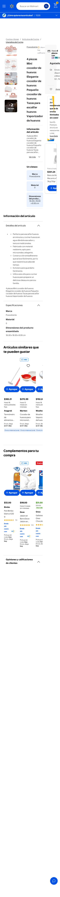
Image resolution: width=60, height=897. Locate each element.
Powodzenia (32, 47)
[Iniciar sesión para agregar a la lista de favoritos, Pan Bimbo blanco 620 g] (28, 469)
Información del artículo (19, 216)
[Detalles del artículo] (38, 225)
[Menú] (4, 6)
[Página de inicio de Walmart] (11, 6)
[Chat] (54, 881)
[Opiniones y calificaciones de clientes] (38, 560)
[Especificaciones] (38, 305)
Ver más (32, 157)
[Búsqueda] (46, 6)
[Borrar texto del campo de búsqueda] (42, 6)
